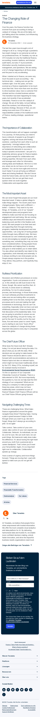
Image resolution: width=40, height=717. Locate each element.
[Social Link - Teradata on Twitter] (17, 689)
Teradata (11, 41)
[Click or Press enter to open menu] (35, 2)
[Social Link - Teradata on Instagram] (30, 689)
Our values (23, 496)
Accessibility (32, 710)
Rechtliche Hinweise (29, 708)
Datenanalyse (9, 496)
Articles (7, 502)
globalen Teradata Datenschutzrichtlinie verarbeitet (17, 621)
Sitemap (4, 705)
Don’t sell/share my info (28, 705)
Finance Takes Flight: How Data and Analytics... (20, 644)
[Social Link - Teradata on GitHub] (8, 689)
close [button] (37, 7)
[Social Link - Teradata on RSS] (4, 694)
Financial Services (10, 484)
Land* (9, 582)
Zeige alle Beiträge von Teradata (15, 545)
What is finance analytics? (20, 647)
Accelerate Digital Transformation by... (20, 649)
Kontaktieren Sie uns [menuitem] (24, 2)
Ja (9, 591)
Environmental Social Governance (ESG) (18, 370)
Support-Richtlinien (8, 712)
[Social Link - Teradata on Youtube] (21, 689)
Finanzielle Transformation (14, 490)
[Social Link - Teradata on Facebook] (26, 689)
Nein (16, 591)
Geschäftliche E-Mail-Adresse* (18, 579)
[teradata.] (6, 2)
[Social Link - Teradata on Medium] (13, 689)
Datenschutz (14, 705)
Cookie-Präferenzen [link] (8, 708)
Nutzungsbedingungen (9, 710)
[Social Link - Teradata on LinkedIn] (4, 689)
